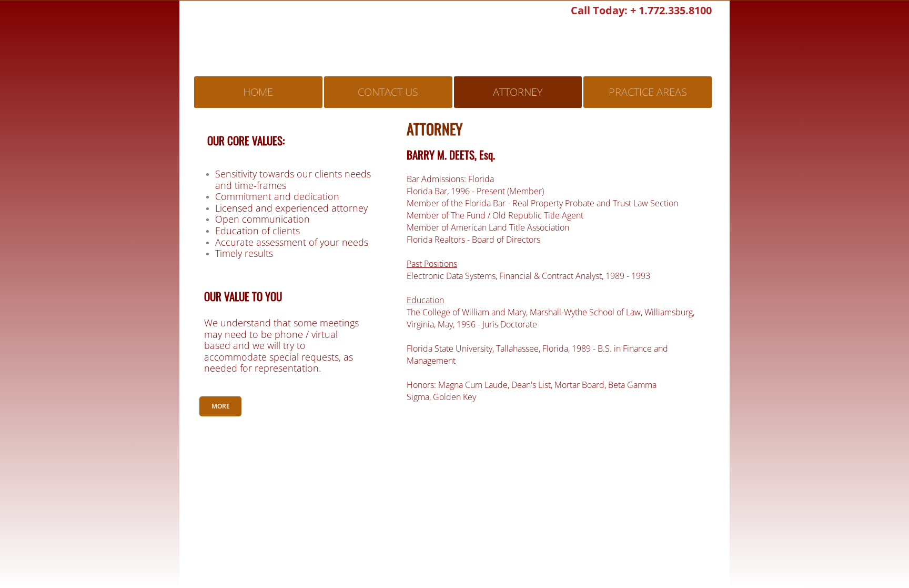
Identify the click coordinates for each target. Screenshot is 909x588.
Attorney (518, 92)
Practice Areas (648, 92)
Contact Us (388, 92)
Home (258, 92)
